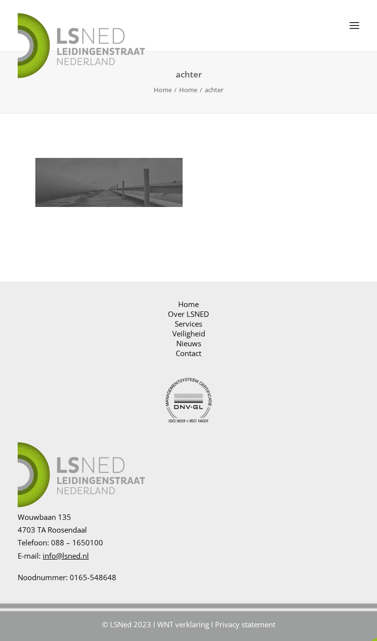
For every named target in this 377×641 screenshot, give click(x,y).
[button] (354, 25)
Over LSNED (188, 314)
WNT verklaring (183, 624)
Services (188, 324)
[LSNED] (81, 25)
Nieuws (188, 343)
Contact (188, 353)
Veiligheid (188, 333)
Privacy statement (245, 624)
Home (163, 89)
